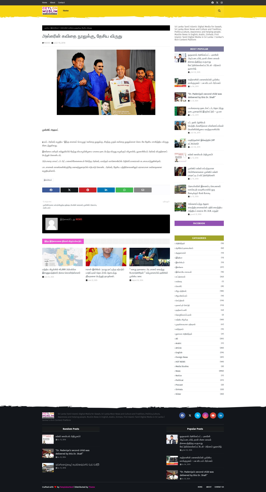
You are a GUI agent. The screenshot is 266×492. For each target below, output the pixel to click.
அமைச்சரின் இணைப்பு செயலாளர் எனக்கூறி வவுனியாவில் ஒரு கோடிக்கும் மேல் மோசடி (204, 190)
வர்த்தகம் (200, 329)
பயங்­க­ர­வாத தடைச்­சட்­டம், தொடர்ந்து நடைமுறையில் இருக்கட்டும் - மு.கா (206, 110)
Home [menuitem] (66, 10)
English (200, 352)
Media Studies (200, 366)
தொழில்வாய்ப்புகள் (200, 315)
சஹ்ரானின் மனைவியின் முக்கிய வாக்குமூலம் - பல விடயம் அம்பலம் (204, 81)
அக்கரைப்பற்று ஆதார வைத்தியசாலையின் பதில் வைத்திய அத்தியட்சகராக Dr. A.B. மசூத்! (205, 207)
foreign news (200, 357)
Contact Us (219, 487)
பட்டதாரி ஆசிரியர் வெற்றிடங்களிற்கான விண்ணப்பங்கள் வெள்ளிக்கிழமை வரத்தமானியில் (206, 126)
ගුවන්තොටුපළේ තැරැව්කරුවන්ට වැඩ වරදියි (77, 464)
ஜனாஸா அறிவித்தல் (200, 334)
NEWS (47, 43)
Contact (61, 3)
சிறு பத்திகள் (200, 291)
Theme (92, 487)
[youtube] (213, 415)
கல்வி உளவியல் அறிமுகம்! (200, 154)
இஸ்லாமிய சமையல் (200, 272)
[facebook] (212, 2)
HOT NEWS (200, 362)
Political (200, 380)
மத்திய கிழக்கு (200, 319)
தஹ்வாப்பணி (200, 310)
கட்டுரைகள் (200, 277)
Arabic (200, 343)
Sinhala (200, 389)
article (200, 348)
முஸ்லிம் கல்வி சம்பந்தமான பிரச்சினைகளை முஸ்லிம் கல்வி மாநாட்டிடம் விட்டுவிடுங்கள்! (203, 172)
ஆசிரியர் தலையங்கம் (200, 248)
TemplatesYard (66, 487)
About (52, 3)
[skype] (198, 415)
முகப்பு (46, 28)
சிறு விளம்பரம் (200, 296)
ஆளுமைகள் (200, 253)
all (200, 339)
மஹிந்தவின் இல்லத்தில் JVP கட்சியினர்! (201, 142)
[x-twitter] (217, 2)
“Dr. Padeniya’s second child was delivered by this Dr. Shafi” (205, 96)
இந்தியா (200, 258)
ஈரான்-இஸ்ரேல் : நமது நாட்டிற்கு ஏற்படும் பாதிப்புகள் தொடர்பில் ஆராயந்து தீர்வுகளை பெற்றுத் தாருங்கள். (105, 273)
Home (44, 3)
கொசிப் (200, 286)
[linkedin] (221, 415)
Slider (200, 394)
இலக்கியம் (55, 28)
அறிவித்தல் (200, 243)
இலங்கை (200, 267)
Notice (200, 375)
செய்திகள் (200, 300)
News (200, 371)
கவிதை (200, 281)
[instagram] (222, 2)
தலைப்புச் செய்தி (200, 305)
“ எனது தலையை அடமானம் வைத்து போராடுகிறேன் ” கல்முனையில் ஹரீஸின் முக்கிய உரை (148, 273)
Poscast (200, 385)
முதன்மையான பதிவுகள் (200, 324)
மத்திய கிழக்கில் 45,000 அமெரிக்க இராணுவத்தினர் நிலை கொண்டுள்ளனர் (61, 271)
